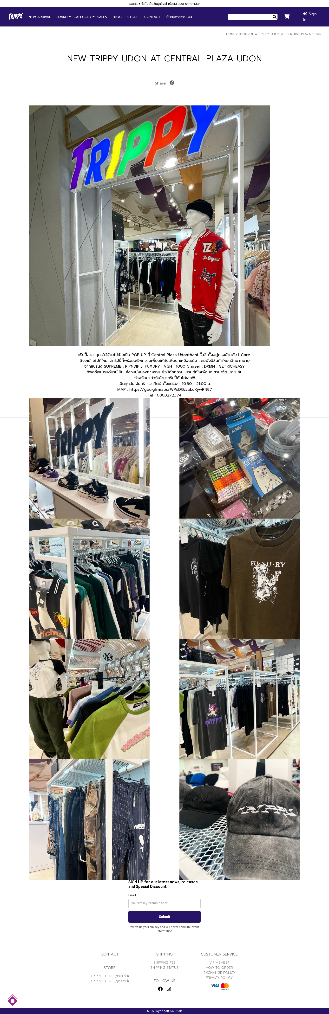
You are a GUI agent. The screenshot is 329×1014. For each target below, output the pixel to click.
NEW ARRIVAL (40, 17)
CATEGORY (82, 17)
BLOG (117, 17)
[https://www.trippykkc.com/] (16, 17)
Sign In (310, 17)
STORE (132, 17)
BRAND (62, 17)
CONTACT (152, 17)
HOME (230, 34)
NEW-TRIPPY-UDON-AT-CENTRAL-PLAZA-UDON (286, 34)
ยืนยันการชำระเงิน (179, 17)
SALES (102, 17)
